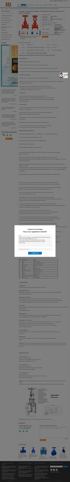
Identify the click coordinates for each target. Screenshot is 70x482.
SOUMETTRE (35, 253)
